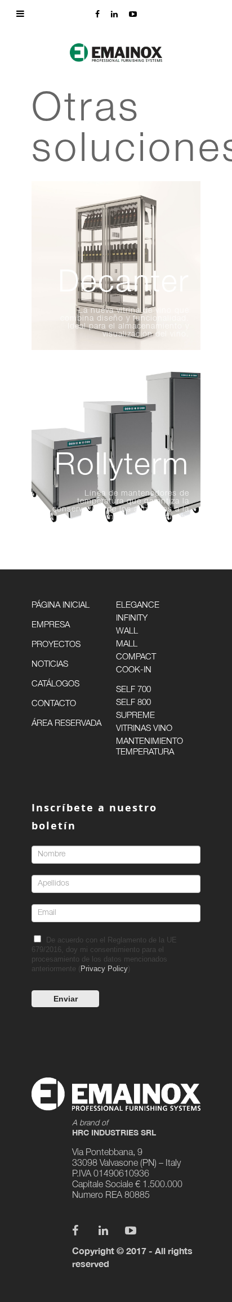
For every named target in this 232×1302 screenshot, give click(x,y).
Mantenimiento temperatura (149, 747)
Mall (126, 644)
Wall (127, 631)
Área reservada (66, 724)
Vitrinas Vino (144, 729)
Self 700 (133, 690)
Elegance (137, 605)
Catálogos (55, 684)
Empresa (51, 625)
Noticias (50, 665)
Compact (136, 657)
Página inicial (61, 605)
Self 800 (133, 703)
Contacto (54, 704)
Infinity (132, 618)
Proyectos (56, 645)
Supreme (135, 716)
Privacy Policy (104, 968)
